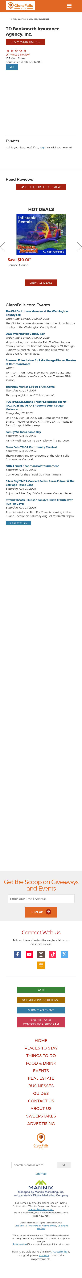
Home (13, 19)
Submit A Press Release (40, 1000)
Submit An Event (41, 1010)
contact (44, 1255)
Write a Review (20, 54)
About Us (41, 1108)
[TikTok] (52, 954)
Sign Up (37, 912)
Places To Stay (41, 1048)
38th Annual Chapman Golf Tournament (32, 466)
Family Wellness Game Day (23, 432)
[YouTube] (29, 954)
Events (41, 1070)
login (43, 147)
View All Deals (41, 282)
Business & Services (27, 19)
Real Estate (41, 1078)
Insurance (44, 19)
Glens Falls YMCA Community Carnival (31, 447)
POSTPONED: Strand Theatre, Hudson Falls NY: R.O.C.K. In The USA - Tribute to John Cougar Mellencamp (36, 405)
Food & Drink (41, 1063)
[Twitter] (64, 954)
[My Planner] (41, 965)
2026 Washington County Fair (25, 334)
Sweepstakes (41, 1116)
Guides (41, 1093)
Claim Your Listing (25, 41)
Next (79, 247)
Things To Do (41, 1055)
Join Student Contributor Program (41, 1022)
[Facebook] (17, 954)
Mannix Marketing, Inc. (41, 1209)
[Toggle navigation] (69, 5)
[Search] (64, 1165)
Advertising (41, 1123)
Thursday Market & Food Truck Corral (30, 386)
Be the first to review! (43, 186)
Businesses (41, 1086)
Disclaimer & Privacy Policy (27, 1225)
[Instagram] (41, 954)
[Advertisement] (41, 706)
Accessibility (59, 1251)
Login (41, 989)
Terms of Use (49, 1225)
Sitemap (41, 1173)
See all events (17, 523)
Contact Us (41, 1101)
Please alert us (20, 1244)
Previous (2, 247)
